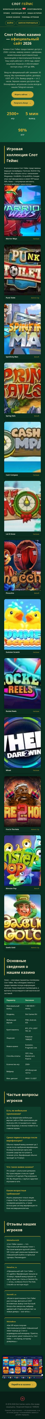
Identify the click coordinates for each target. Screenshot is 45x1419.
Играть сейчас (21, 94)
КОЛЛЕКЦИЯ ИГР (18, 13)
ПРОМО (6, 13)
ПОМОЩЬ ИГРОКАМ (30, 17)
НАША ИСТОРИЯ (35, 13)
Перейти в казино (21, 1384)
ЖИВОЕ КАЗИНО (13, 17)
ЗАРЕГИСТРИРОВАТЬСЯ (28, 23)
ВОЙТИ (10, 23)
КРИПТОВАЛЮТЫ (34, 9)
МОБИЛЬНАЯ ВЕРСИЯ (14, 9)
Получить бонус (21, 103)
